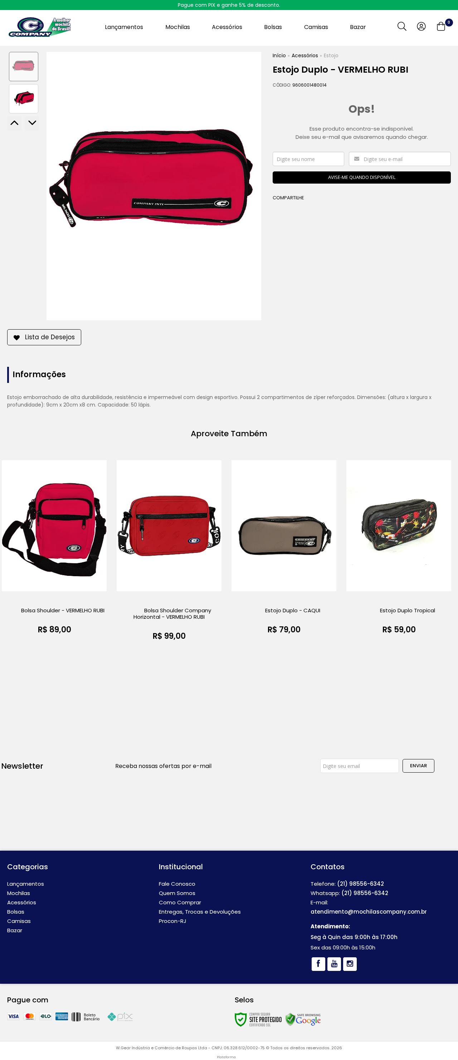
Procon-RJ (172, 921)
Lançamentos (25, 884)
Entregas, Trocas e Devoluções (200, 911)
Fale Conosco (177, 884)
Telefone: (347, 884)
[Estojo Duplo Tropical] (398, 549)
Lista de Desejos (50, 337)
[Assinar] (418, 766)
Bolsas (15, 911)
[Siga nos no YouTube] (334, 964)
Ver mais (54, 639)
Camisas (19, 921)
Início (279, 55)
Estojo (331, 55)
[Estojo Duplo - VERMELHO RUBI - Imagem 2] (23, 98)
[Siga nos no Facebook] (318, 964)
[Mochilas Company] (39, 27)
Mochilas (18, 893)
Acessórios (305, 55)
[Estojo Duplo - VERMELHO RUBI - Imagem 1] (23, 66)
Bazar (14, 930)
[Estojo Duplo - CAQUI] (284, 549)
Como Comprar (180, 902)
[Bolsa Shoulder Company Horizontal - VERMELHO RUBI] (169, 552)
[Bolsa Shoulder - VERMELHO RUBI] (54, 549)
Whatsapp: (349, 893)
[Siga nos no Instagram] (350, 964)
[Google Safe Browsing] (303, 1019)
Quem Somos (177, 893)
